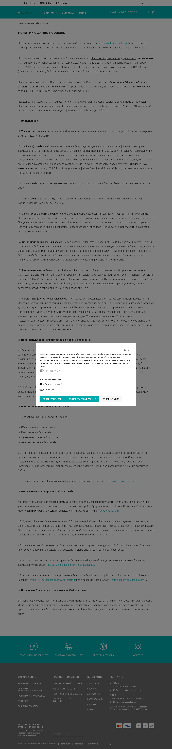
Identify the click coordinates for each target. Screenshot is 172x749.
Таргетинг (50, 389)
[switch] (42, 384)
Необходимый (52, 370)
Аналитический (53, 384)
